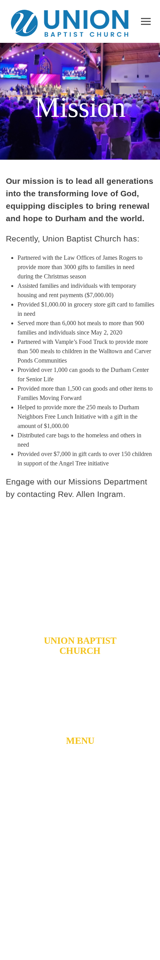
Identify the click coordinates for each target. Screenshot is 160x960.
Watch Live (80, 792)
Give (80, 870)
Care (80, 855)
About (80, 777)
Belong (80, 808)
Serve (80, 839)
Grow (80, 823)
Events (80, 886)
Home (80, 761)
